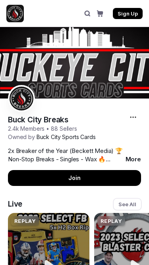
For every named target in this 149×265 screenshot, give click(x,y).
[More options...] (134, 117)
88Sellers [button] (64, 128)
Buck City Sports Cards (66, 136)
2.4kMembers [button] (26, 128)
